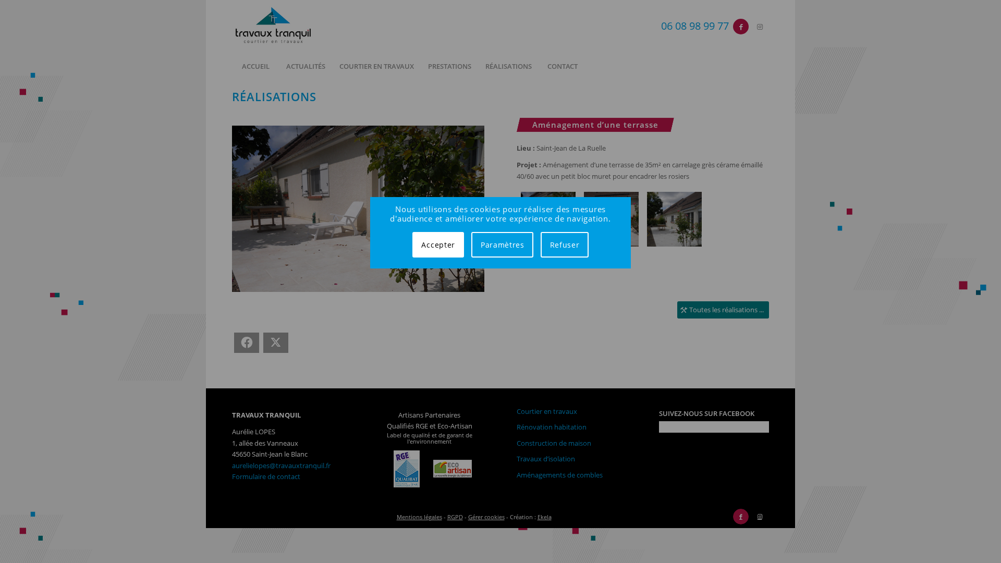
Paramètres (502, 245)
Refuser (565, 245)
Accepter (438, 245)
